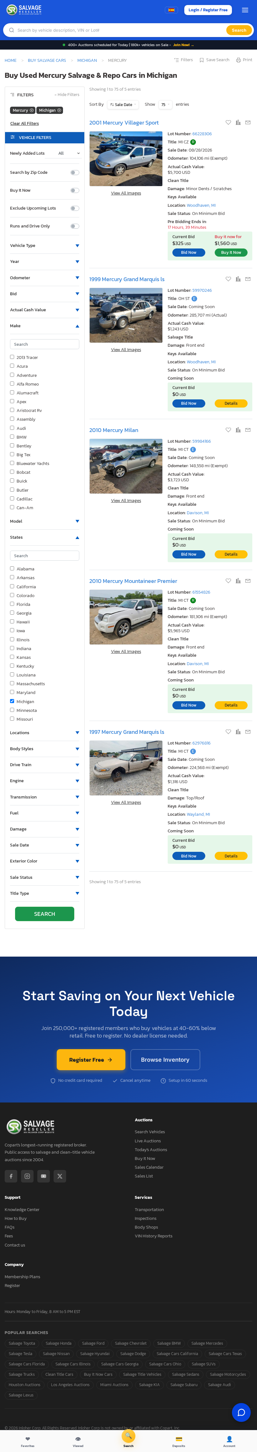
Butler (23, 490)
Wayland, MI (198, 814)
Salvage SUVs (204, 1364)
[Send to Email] (248, 123)
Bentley (24, 446)
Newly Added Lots (27, 153)
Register (12, 1285)
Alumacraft (28, 393)
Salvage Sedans (185, 1374)
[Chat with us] (241, 1412)
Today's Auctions (151, 1149)
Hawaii (23, 622)
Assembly (26, 419)
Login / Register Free (208, 10)
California (26, 587)
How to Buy (16, 1218)
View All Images (126, 193)
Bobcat (23, 472)
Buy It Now (20, 190)
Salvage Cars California (177, 1354)
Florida (23, 604)
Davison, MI (198, 513)
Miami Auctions (114, 1385)
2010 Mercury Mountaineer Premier (133, 581)
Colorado (25, 596)
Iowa (21, 631)
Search (239, 30)
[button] (44, 245)
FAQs (9, 1227)
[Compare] (238, 123)
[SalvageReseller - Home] (25, 10)
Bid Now (189, 252)
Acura (22, 366)
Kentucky (25, 666)
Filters (187, 60)
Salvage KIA (149, 1385)
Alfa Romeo (28, 384)
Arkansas (25, 578)
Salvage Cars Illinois (73, 1364)
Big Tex (23, 455)
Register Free (86, 1059)
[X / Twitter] (60, 1176)
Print (247, 60)
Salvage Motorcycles (228, 1374)
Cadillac (24, 499)
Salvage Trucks (22, 1374)
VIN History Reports (153, 1236)
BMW (22, 437)
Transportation (149, 1209)
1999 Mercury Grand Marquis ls (127, 279)
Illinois (23, 640)
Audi (21, 428)
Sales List (144, 1176)
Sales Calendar (149, 1167)
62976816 (201, 743)
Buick (22, 481)
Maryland (26, 693)
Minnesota (27, 710)
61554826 (201, 592)
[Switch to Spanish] (171, 10)
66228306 (202, 134)
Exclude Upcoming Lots (33, 208)
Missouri (25, 719)
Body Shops (146, 1227)
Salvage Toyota (22, 1343)
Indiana (24, 649)
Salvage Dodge (133, 1354)
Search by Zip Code (29, 172)
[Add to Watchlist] (229, 123)
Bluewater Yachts (33, 464)
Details (231, 403)
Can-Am (25, 508)
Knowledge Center (22, 1209)
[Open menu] (245, 10)
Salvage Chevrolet (131, 1343)
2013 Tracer (27, 357)
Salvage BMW (169, 1343)
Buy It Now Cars (98, 1374)
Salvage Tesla (20, 1354)
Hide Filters (67, 95)
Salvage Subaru (183, 1385)
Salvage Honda (58, 1343)
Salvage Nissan (56, 1354)
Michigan (87, 60)
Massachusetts (31, 684)
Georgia (24, 613)
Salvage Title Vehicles (142, 1374)
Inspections (145, 1218)
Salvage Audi (219, 1385)
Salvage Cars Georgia (120, 1364)
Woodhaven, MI (201, 205)
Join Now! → (183, 45)
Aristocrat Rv (29, 411)
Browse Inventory (165, 1059)
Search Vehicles (150, 1132)
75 (163, 105)
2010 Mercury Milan (113, 430)
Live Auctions (148, 1141)
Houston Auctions (24, 1385)
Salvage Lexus (21, 1395)
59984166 (201, 441)
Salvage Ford (93, 1343)
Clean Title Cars (59, 1374)
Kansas (24, 657)
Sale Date (123, 105)
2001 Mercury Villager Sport (124, 122)
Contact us (15, 1245)
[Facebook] (11, 1176)
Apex (21, 402)
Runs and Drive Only (30, 226)
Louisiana (26, 675)
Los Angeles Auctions (70, 1385)
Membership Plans (22, 1276)
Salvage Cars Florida (27, 1364)
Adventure (27, 375)
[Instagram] (27, 1176)
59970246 (202, 290)
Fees (9, 1236)
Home (11, 60)
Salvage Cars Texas (225, 1354)
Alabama (25, 569)
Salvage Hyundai (95, 1354)
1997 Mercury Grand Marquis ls (126, 732)
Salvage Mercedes (207, 1343)
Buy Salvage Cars (47, 60)
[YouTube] (43, 1176)
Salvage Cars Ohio (165, 1364)
